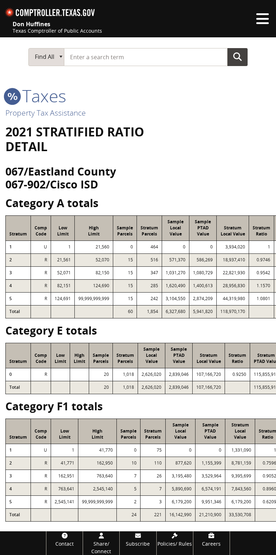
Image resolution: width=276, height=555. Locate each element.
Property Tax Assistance (45, 113)
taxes (42, 95)
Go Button (237, 56)
